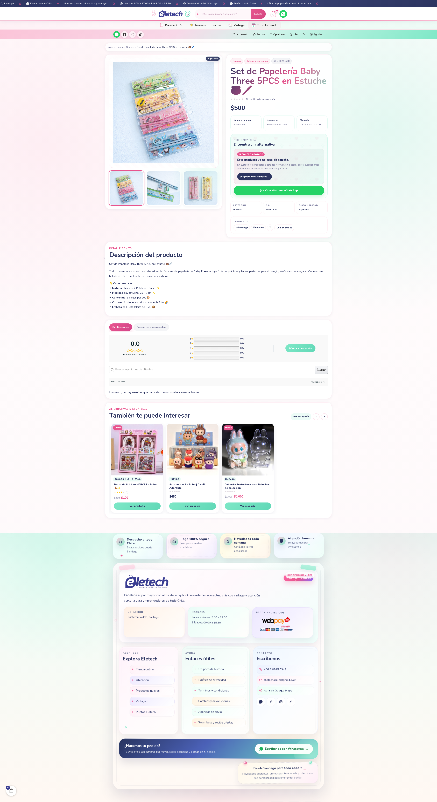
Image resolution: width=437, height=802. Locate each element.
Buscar (258, 14)
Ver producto (135, 506)
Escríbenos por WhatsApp (286, 749)
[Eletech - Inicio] (170, 14)
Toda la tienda (267, 25)
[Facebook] (124, 34)
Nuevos (130, 47)
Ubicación (299, 34)
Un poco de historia (211, 670)
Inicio (110, 47)
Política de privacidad (212, 680)
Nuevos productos (208, 25)
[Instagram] (132, 34)
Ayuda (318, 34)
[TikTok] (140, 34)
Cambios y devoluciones (214, 702)
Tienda (120, 47)
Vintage (239, 25)
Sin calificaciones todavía (260, 99)
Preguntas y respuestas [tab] (151, 327)
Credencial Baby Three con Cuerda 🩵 (300, 486)
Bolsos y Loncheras (257, 61)
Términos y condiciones (213, 691)
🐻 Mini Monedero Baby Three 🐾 (244, 484)
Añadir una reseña (300, 348)
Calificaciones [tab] (120, 327)
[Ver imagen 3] (200, 188)
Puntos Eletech (146, 712)
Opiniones (279, 34)
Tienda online (144, 670)
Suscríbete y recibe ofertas (215, 723)
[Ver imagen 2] (163, 188)
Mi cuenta (242, 34)
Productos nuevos (147, 691)
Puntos (261, 34)
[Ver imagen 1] (126, 188)
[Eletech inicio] (147, 582)
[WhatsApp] (283, 14)
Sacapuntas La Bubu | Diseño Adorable (130, 486)
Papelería (172, 25)
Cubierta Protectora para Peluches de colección (190, 486)
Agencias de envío (210, 712)
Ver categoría (301, 416)
